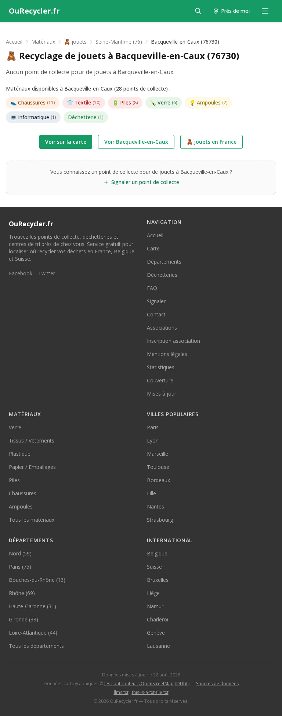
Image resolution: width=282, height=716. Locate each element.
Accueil (14, 41)
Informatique (33, 117)
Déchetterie (86, 117)
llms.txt (121, 692)
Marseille (157, 453)
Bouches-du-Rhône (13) (37, 579)
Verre (163, 102)
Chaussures (32, 102)
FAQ (152, 287)
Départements (164, 261)
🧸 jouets (75, 41)
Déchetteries (162, 274)
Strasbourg (160, 519)
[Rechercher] (198, 11)
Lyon (153, 440)
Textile (84, 102)
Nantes (155, 506)
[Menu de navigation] (265, 11)
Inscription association (173, 340)
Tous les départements (36, 645)
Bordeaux (158, 480)
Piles (125, 102)
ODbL (182, 683)
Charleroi (157, 619)
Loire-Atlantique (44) (33, 632)
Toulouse (158, 466)
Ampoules (208, 102)
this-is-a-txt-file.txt (150, 692)
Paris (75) (20, 566)
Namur (155, 606)
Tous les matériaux (31, 519)
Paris (153, 427)
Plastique (19, 453)
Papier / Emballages (32, 466)
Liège (153, 593)
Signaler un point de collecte (145, 182)
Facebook (20, 273)
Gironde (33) (23, 619)
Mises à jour (161, 393)
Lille (151, 493)
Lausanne (158, 645)
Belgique (157, 553)
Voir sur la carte (65, 141)
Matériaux (43, 41)
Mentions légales (167, 353)
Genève (156, 632)
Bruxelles (158, 579)
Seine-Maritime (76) (118, 41)
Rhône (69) (22, 593)
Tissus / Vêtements (31, 440)
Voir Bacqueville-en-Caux (136, 141)
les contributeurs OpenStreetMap (139, 683)
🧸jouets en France (211, 141)
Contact (156, 314)
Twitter (46, 273)
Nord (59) (20, 553)
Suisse (154, 566)
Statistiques (160, 367)
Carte (153, 248)
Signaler (156, 301)
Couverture (160, 380)
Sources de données (217, 683)
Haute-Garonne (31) (32, 606)
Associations (162, 327)
